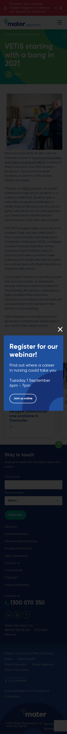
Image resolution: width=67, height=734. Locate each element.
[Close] (60, 329)
